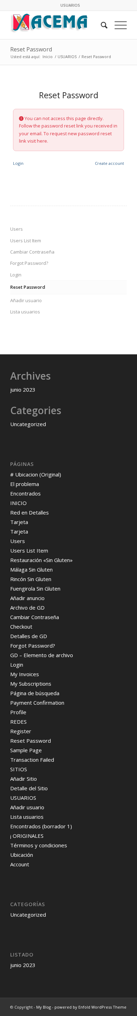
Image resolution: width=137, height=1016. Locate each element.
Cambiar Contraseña (32, 252)
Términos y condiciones (38, 845)
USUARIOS (70, 5)
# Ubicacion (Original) (35, 474)
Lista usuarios (25, 311)
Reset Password (31, 49)
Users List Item (25, 240)
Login (18, 163)
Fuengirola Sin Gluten (35, 588)
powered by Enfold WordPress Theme (90, 1007)
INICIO (18, 502)
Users (16, 229)
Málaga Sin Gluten (31, 569)
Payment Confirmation (37, 702)
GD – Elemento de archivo (41, 655)
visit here (37, 141)
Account (19, 864)
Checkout (21, 626)
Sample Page (26, 750)
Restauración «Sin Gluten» (41, 559)
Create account (109, 163)
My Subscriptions (30, 683)
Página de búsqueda (34, 693)
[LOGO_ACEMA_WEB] (56, 25)
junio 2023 (22, 389)
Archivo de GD (27, 607)
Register (20, 731)
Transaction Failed (32, 759)
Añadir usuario (26, 300)
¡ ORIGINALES (27, 835)
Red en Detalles (29, 512)
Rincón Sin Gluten (30, 578)
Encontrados (25, 493)
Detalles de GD (28, 636)
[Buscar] (100, 25)
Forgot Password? (29, 263)
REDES (18, 721)
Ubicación (21, 854)
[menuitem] (70, 5)
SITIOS (18, 769)
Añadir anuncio (27, 598)
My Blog (43, 1007)
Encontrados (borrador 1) (41, 826)
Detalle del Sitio (29, 788)
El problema (24, 483)
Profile (18, 712)
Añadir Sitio (23, 778)
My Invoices (24, 674)
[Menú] (117, 25)
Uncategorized (28, 424)
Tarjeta (19, 521)
